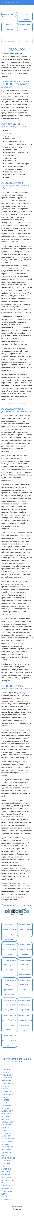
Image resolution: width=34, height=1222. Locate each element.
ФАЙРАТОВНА (7, 1147)
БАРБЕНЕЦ (6, 1169)
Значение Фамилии (25, 16)
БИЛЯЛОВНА (6, 1105)
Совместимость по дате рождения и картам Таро (9, 987)
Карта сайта (17, 1206)
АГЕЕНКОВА (6, 1135)
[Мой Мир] (12, 911)
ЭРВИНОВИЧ (6, 1149)
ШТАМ (4, 1194)
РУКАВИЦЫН (6, 1124)
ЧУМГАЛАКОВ (7, 1083)
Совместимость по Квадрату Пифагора (9, 965)
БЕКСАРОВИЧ (7, 1077)
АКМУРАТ (5, 1086)
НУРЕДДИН (6, 1177)
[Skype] (25, 911)
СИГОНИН (5, 1171)
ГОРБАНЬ (5, 1119)
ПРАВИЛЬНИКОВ (8, 1158)
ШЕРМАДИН (6, 1091)
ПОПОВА (5, 1108)
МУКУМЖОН (6, 1113)
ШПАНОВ (5, 1130)
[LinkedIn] (17, 911)
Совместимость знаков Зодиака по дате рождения (9, 932)
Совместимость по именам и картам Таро (25, 985)
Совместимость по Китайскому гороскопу (25, 1005)
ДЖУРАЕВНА (6, 1152)
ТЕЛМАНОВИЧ (7, 1075)
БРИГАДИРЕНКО (8, 1185)
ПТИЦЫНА (5, 1116)
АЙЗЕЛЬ (4, 1166)
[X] (14, 911)
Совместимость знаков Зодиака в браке (25, 929)
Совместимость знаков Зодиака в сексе (9, 1040)
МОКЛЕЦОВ (6, 1199)
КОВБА (4, 1155)
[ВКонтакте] (6, 911)
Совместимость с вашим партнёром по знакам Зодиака (25, 967)
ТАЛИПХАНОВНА (8, 1160)
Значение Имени (9, 14)
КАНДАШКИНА (7, 1111)
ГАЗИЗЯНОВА (7, 1188)
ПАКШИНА (5, 1174)
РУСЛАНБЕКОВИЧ (8, 1138)
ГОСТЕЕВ (5, 1100)
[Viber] (20, 911)
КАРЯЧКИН (5, 1163)
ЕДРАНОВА (6, 1127)
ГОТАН (4, 1182)
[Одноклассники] (9, 911)
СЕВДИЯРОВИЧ (7, 1122)
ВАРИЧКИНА (6, 1069)
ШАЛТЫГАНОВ (7, 1094)
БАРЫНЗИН (6, 1072)
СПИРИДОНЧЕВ (8, 1180)
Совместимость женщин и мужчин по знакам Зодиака (25, 1022)
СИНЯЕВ (5, 1196)
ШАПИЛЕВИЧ (6, 1133)
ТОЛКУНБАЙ (6, 1080)
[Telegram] (27, 911)
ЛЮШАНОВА (6, 1191)
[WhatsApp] (22, 911)
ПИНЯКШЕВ (6, 1144)
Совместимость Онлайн (25, 27)
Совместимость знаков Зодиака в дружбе (9, 949)
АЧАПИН (4, 1097)
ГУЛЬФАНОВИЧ (7, 1141)
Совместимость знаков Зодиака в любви (25, 949)
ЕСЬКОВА (5, 1088)
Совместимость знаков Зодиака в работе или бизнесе (9, 1022)
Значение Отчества (9, 27)
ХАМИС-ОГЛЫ (7, 1102)
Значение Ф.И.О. (9, 2)
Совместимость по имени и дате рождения (9, 1005)
